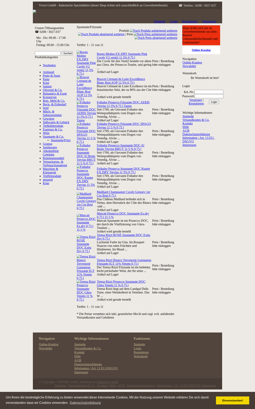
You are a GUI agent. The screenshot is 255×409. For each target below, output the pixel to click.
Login (174, 21)
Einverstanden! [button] (232, 400)
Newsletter (189, 66)
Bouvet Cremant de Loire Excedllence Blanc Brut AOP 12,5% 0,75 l (121, 80)
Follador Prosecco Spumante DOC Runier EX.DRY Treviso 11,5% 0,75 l (123, 170)
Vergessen (195, 100)
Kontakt (187, 123)
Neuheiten (49, 65)
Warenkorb (209, 21)
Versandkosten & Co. (195, 120)
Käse (46, 183)
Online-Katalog (192, 62)
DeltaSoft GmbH (107, 382)
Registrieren (189, 21)
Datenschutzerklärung (196, 134)
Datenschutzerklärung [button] (85, 402)
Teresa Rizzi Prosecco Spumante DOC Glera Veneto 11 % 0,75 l (121, 283)
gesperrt (48, 179)
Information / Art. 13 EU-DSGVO (96, 368)
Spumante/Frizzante (63, 140)
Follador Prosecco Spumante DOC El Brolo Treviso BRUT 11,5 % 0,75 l (120, 147)
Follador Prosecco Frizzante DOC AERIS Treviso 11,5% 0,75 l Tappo (123, 104)
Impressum (189, 145)
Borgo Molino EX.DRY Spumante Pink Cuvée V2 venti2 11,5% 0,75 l (122, 55)
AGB (185, 130)
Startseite (159, 21)
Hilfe (185, 127)
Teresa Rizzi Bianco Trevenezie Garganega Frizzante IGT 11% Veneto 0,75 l (124, 261)
